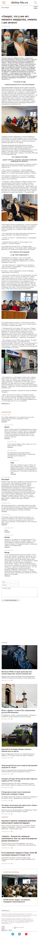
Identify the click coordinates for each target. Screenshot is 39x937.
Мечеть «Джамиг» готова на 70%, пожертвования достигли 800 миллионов (18, 711)
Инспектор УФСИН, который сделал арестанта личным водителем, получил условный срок (17, 673)
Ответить (4, 421)
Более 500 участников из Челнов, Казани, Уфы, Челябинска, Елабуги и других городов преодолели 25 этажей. (18, 859)
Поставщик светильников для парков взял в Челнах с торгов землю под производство (19, 806)
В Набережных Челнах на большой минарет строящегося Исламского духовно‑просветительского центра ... (19, 715)
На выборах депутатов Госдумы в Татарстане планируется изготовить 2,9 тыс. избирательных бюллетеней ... (19, 797)
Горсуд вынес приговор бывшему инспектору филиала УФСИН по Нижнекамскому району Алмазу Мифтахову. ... (19, 677)
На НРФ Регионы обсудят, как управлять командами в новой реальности (16, 901)
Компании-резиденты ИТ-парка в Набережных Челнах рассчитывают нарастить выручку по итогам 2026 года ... (19, 784)
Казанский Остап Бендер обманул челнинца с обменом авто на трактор (17, 750)
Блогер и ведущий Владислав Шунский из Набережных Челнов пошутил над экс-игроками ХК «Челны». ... (18, 770)
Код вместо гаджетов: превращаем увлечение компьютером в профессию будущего (19, 821)
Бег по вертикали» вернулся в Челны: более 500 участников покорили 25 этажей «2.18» (19, 853)
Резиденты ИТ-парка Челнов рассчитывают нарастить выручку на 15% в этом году (19, 780)
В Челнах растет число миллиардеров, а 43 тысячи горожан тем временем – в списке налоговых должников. (19, 844)
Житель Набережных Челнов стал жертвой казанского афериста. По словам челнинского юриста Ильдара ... (18, 754)
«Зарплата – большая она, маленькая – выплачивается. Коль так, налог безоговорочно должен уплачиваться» (19, 838)
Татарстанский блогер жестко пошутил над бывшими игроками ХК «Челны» (19, 766)
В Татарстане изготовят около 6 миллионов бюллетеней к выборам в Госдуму (16, 793)
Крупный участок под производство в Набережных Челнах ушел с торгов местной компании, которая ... (19, 810)
